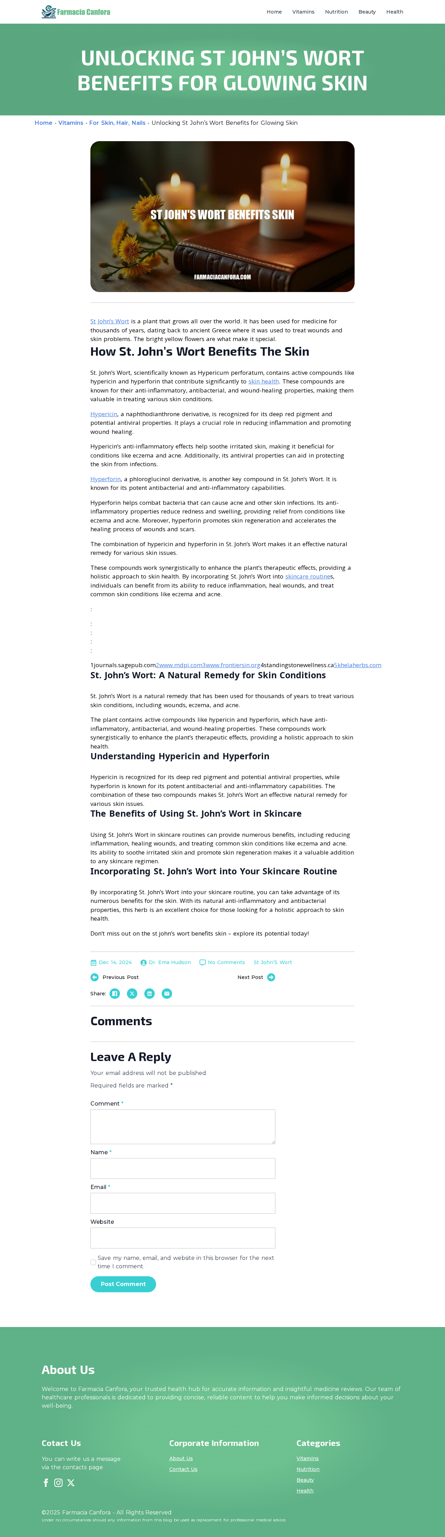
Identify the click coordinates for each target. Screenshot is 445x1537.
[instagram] (58, 1483)
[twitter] (71, 1483)
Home (274, 11)
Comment (106, 1104)
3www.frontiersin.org (231, 665)
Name (101, 1152)
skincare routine (308, 576)
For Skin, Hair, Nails (117, 123)
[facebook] (46, 1483)
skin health (264, 381)
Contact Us (183, 1469)
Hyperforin (105, 479)
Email (100, 1187)
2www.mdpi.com (179, 665)
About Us (181, 1458)
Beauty (367, 11)
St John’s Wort (109, 321)
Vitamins (303, 11)
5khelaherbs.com (357, 665)
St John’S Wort (273, 962)
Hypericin (103, 414)
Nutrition (336, 11)
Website (102, 1222)
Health (394, 11)
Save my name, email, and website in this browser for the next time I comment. (186, 1262)
